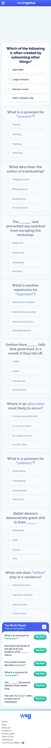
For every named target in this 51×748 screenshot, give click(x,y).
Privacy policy (8, 733)
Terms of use (8, 736)
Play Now (40, 637)
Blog (4, 724)
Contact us (7, 730)
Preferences (7, 739)
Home (5, 721)
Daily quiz (6, 727)
